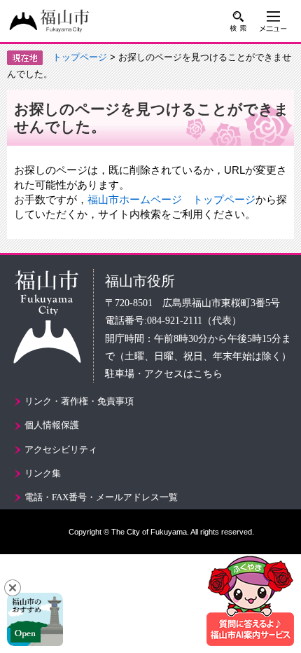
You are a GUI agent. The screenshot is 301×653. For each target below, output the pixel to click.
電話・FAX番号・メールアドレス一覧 (101, 497)
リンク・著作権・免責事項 (79, 401)
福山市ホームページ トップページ (171, 199)
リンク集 (42, 473)
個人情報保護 (51, 425)
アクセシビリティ (60, 449)
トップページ (79, 57)
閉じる (12, 587)
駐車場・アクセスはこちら (164, 374)
